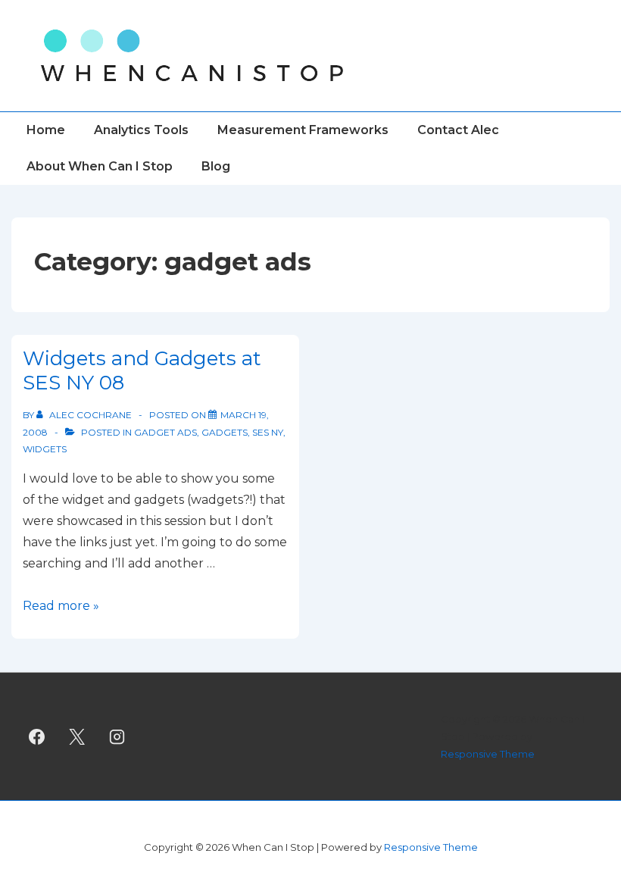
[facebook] (37, 736)
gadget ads (165, 432)
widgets (45, 449)
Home (46, 130)
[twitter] (77, 736)
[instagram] (117, 736)
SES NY (267, 432)
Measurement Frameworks (303, 130)
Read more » (61, 606)
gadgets (224, 432)
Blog (215, 166)
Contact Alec (458, 130)
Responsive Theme (488, 754)
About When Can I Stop (100, 166)
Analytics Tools (141, 130)
